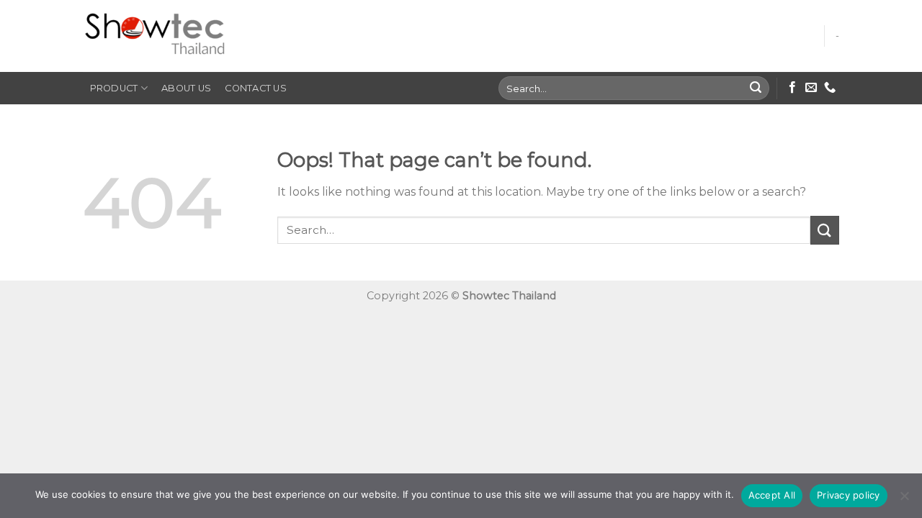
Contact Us (256, 88)
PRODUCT (114, 88)
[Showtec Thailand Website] (155, 36)
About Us (186, 88)
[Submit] (756, 88)
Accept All (772, 495)
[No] (904, 500)
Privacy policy (848, 495)
